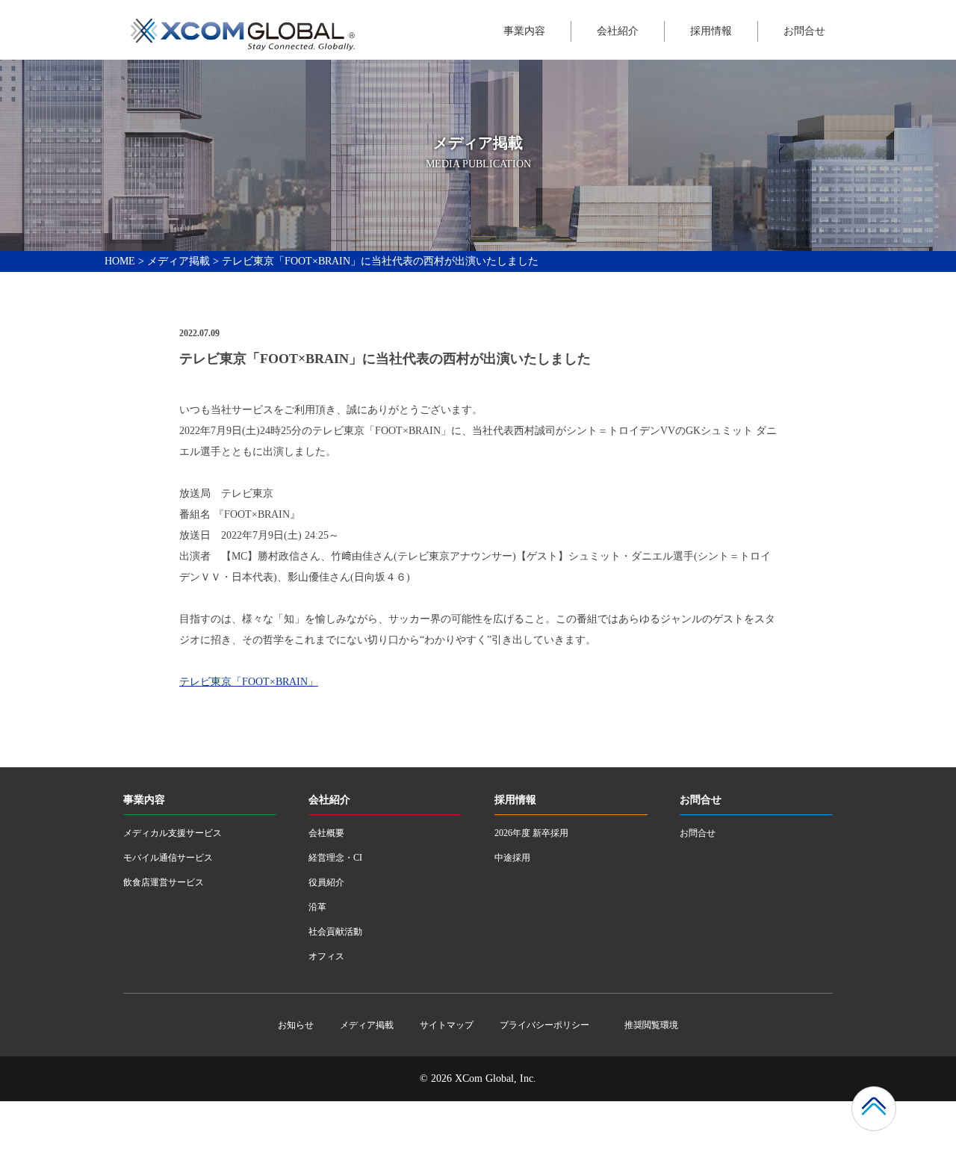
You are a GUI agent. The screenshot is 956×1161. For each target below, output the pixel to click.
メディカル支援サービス (172, 833)
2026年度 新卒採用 (531, 833)
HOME (120, 261)
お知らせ (296, 1025)
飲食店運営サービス (163, 882)
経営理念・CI (335, 857)
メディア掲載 (178, 261)
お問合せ (804, 31)
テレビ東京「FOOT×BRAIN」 (248, 681)
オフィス (326, 956)
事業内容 (524, 31)
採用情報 (711, 31)
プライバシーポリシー (544, 1025)
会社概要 (326, 833)
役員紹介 (326, 882)
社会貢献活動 (335, 931)
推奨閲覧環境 (651, 1025)
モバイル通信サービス (168, 857)
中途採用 (512, 857)
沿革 (317, 907)
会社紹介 (618, 31)
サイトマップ (447, 1025)
